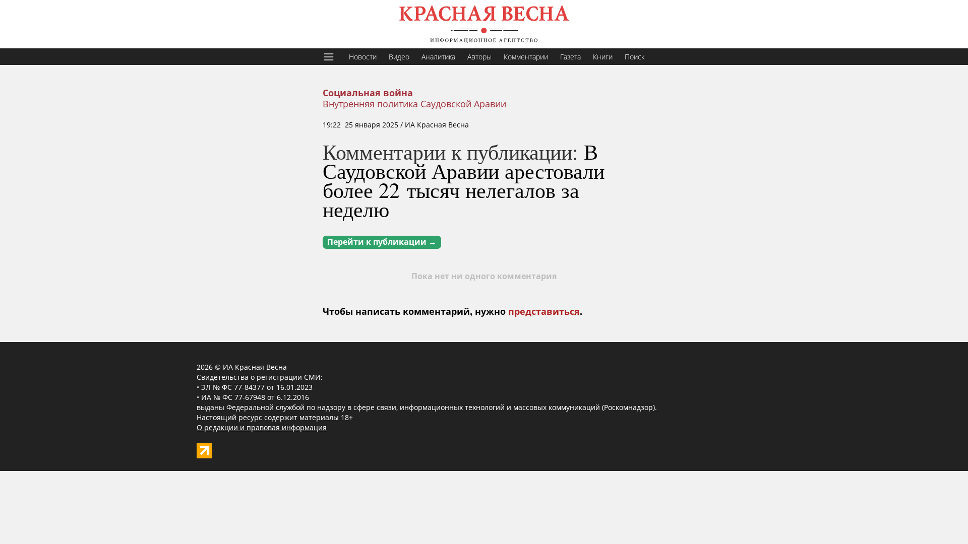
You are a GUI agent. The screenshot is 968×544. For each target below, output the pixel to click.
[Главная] (484, 24)
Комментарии (526, 56)
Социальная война (368, 93)
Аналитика (438, 56)
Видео (399, 56)
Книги (603, 56)
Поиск (634, 56)
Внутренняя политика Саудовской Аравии (414, 104)
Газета (570, 56)
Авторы (479, 56)
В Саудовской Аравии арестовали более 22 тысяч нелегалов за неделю (463, 180)
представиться (544, 312)
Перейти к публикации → (382, 242)
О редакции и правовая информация (262, 427)
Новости (363, 56)
